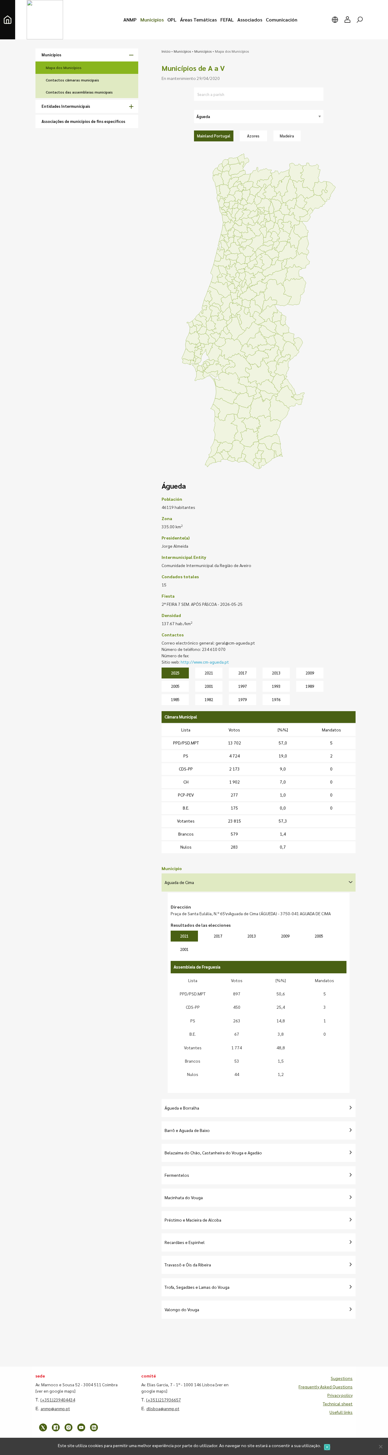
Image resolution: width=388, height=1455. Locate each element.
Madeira (287, 135)
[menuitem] (130, 19)
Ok (327, 1447)
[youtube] (81, 1427)
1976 (276, 699)
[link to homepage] (7, 19)
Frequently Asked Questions (326, 1386)
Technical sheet (338, 1403)
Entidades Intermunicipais (66, 106)
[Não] (380, 1446)
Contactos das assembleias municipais (79, 92)
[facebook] (56, 1427)
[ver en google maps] (55, 1391)
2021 (209, 672)
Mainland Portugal (213, 135)
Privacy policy (340, 1395)
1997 (242, 686)
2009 (310, 672)
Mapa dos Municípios (64, 67)
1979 (242, 699)
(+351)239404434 (57, 1399)
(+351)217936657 (163, 1399)
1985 (175, 699)
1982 (209, 699)
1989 (310, 686)
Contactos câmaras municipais (72, 80)
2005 (175, 686)
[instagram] (68, 1427)
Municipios (51, 54)
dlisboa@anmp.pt (162, 1408)
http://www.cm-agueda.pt (205, 662)
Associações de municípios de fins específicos (83, 121)
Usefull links (341, 1412)
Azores (253, 135)
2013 (276, 672)
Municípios (182, 51)
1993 (276, 686)
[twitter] (43, 1427)
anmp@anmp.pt (55, 1408)
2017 (242, 672)
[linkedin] (94, 1427)
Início (166, 51)
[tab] (259, 882)
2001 (209, 686)
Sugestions (342, 1378)
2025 (175, 672)
